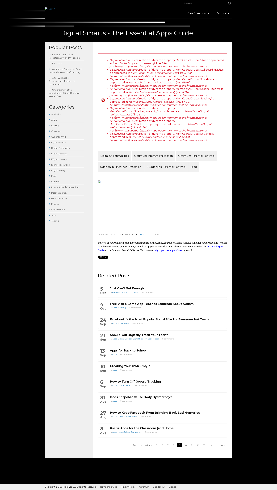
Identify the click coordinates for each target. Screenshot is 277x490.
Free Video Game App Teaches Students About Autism (152, 304)
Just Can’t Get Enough (127, 288)
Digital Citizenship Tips (114, 155)
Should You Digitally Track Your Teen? (139, 335)
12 (198, 445)
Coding (55, 125)
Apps (54, 120)
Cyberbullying (58, 136)
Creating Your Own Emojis (130, 366)
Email (54, 176)
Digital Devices (59, 153)
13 (204, 445)
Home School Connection (65, 187)
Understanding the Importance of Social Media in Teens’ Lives (64, 93)
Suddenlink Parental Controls (166, 166)
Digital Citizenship (60, 148)
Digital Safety (58, 170)
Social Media (58, 209)
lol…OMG (57, 63)
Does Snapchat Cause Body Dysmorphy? (141, 397)
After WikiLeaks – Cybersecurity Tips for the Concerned (62, 81)
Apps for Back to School (128, 350)
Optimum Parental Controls (196, 155)
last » (222, 445)
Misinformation (59, 198)
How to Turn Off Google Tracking (135, 381)
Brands (172, 487)
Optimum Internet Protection (153, 155)
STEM (54, 215)
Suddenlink (159, 487)
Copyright (56, 131)
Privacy (55, 204)
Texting (55, 221)
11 (192, 445)
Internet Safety (59, 193)
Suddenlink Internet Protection (120, 166)
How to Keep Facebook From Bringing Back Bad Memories (155, 412)
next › (212, 445)
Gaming (55, 181)
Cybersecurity (58, 142)
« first (134, 445)
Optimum (144, 487)
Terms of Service (108, 487)
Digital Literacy (59, 159)
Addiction (56, 114)
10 (186, 445)
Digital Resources (60, 164)
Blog (194, 166)
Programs (223, 13)
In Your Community (196, 13)
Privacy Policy (128, 487)
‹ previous (146, 445)
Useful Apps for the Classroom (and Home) (142, 428)
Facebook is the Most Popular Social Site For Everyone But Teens (159, 319)
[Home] (50, 9)
